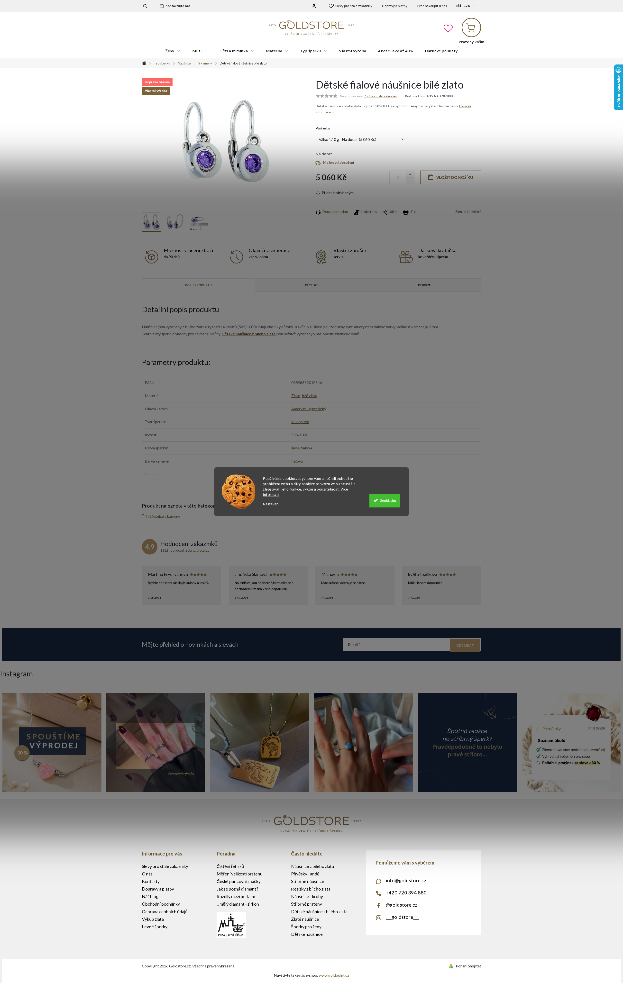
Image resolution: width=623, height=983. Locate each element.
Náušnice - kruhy (307, 896)
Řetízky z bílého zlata (310, 889)
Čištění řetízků (230, 866)
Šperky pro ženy (306, 926)
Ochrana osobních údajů (165, 911)
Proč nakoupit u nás (432, 6)
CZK (467, 6)
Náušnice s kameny (164, 516)
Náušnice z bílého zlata (312, 866)
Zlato (295, 395)
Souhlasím (388, 500)
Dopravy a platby (394, 6)
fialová (306, 448)
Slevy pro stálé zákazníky (353, 6)
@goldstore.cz (401, 905)
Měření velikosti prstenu (240, 873)
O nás (147, 873)
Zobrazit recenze (197, 550)
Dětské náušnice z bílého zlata (248, 333)
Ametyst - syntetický (308, 408)
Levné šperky (154, 926)
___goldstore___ (402, 917)
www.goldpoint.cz (334, 975)
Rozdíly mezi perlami (236, 896)
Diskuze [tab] (424, 285)
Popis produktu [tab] (198, 285)
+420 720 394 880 (406, 892)
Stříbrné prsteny (306, 904)
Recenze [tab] (311, 285)
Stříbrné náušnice (307, 881)
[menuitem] (172, 50)
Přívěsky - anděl (306, 873)
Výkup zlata (153, 919)
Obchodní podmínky (161, 904)
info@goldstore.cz (406, 880)
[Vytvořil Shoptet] (452, 966)
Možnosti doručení (338, 162)
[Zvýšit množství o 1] (410, 174)
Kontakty (151, 881)
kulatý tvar (300, 421)
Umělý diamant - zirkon (238, 904)
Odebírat (465, 645)
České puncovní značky (239, 881)
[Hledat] (145, 6)
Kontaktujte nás (177, 6)
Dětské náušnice (307, 934)
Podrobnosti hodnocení (380, 96)
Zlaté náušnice (305, 919)
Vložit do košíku (454, 177)
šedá (295, 448)
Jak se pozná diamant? (237, 889)
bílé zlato (309, 395)
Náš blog (150, 896)
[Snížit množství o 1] (410, 180)
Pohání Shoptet (468, 966)
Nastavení (271, 504)
